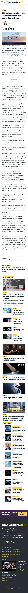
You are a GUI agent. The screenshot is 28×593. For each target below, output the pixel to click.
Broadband (4, 259)
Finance (4, 10)
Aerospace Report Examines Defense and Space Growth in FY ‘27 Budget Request (18, 465)
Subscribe (4, 580)
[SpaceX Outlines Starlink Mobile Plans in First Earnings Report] (7, 336)
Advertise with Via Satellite (13, 549)
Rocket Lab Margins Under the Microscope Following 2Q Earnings (14, 296)
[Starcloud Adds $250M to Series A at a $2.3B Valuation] (14, 349)
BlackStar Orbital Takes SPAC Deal (18, 330)
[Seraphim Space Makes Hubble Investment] (14, 388)
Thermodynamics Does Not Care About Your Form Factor (18, 482)
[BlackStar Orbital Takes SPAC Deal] (7, 329)
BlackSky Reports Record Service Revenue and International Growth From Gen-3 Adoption (19, 321)
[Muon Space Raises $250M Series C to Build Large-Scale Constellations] (14, 368)
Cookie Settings (16, 551)
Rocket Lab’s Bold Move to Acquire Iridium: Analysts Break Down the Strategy (18, 429)
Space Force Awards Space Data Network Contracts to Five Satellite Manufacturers (18, 438)
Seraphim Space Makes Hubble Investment (12, 398)
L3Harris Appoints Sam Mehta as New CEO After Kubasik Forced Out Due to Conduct (18, 447)
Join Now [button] (22, 513)
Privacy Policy (5, 553)
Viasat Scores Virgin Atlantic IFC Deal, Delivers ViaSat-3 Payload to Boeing (13, 269)
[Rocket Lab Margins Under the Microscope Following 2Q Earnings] (14, 285)
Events (10, 551)
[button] (2, 2)
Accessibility (5, 556)
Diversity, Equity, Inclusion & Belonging (11, 554)
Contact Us (4, 551)
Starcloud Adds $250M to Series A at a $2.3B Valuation (13, 359)
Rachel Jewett (11, 23)
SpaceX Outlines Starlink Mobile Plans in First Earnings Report (18, 338)
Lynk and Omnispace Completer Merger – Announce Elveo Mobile (18, 499)
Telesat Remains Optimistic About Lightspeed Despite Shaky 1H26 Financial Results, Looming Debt (13, 418)
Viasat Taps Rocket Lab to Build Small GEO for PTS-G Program (18, 491)
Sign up (20, 570)
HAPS (9, 259)
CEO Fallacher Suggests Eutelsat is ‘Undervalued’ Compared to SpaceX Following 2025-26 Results (18, 312)
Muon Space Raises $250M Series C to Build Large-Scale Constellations (14, 378)
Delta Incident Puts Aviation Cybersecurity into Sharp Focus (18, 456)
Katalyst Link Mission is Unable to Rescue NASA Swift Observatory (18, 474)
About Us (4, 549)
